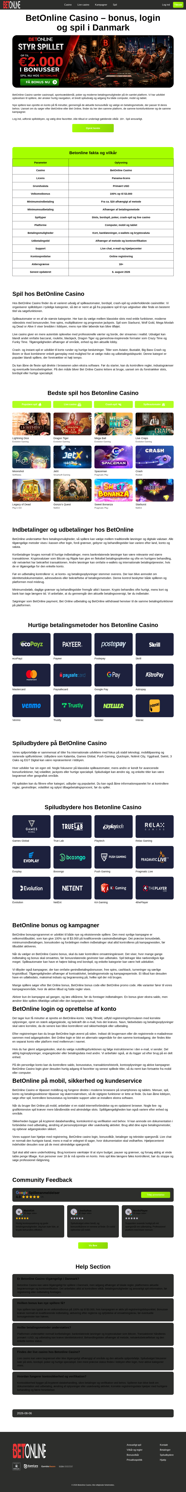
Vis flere (93, 1245)
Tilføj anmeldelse (155, 1195)
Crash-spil (111, 404)
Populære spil (29, 404)
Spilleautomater (152, 404)
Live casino (70, 404)
